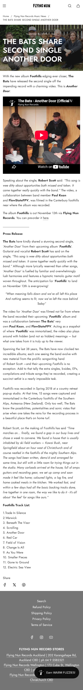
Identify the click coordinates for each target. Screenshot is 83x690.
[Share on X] (14, 586)
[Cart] (78, 6)
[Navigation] (4, 6)
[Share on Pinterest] (23, 586)
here (45, 218)
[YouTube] (51, 637)
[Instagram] (41, 637)
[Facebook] (32, 637)
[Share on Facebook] (5, 586)
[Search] (69, 6)
